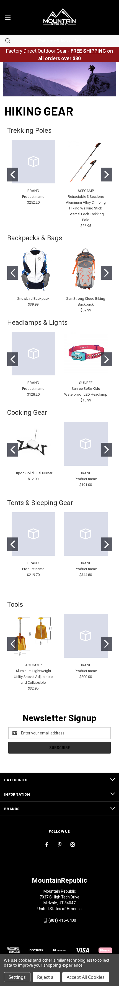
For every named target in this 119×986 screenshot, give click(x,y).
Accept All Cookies (86, 977)
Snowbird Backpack (33, 298)
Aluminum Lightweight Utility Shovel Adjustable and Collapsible (33, 677)
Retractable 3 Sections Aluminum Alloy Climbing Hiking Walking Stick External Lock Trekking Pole (86, 208)
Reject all (46, 977)
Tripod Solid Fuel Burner (33, 473)
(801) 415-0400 (62, 920)
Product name (33, 196)
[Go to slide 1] (12, 174)
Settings (17, 977)
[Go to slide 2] (106, 174)
